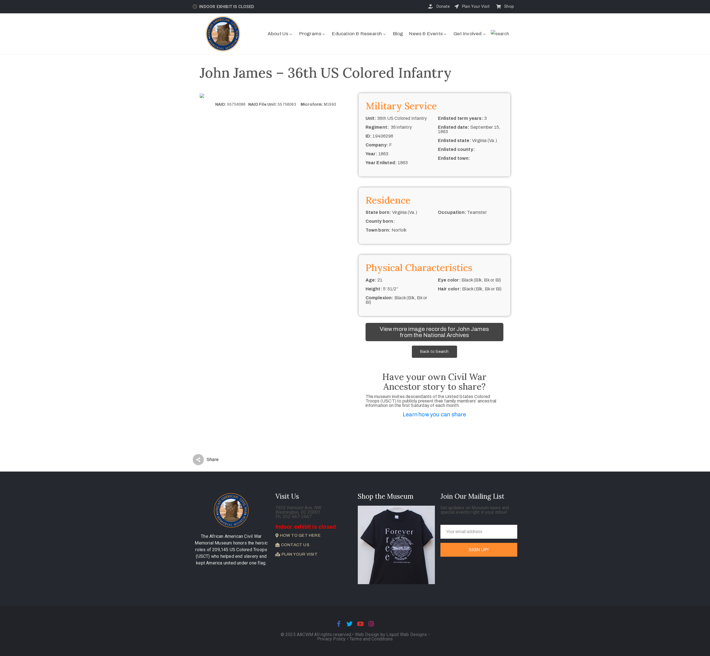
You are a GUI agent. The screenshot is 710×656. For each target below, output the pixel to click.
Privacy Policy (332, 639)
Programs (310, 33)
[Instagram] (371, 624)
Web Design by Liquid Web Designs (391, 634)
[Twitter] (349, 624)
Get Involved (467, 33)
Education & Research (357, 33)
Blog (398, 33)
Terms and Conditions (371, 639)
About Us (278, 33)
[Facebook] (339, 624)
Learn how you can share (434, 414)
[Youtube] (361, 624)
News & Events (426, 33)
